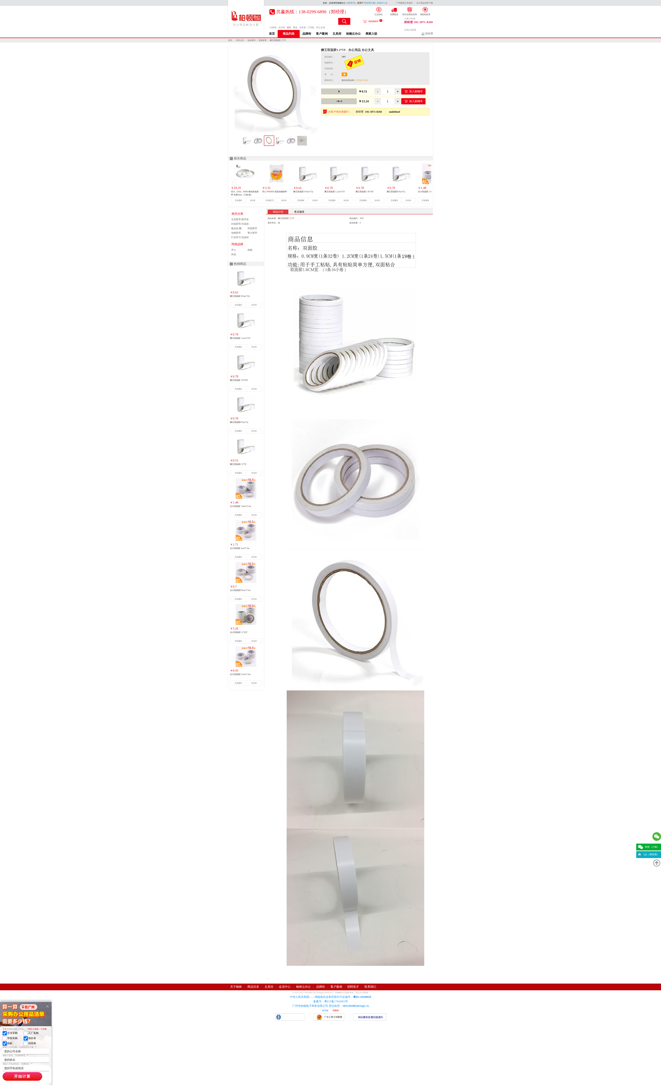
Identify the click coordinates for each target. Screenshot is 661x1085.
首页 (272, 33)
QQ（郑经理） (651, 854)
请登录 (351, 3)
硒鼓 (289, 27)
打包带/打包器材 (240, 237)
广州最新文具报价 (404, 3)
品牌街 (306, 33)
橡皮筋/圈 (236, 228)
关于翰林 (236, 986)
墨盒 (295, 27)
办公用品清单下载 (424, 3)
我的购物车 (374, 21)
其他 (233, 254)
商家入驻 (371, 33)
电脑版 (336, 1010)
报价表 (32, 1038)
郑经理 (429, 33)
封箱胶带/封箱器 (240, 224)
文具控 (337, 33)
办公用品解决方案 (246, 24)
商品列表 (289, 33)
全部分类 (240, 40)
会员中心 (285, 986)
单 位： (329, 74)
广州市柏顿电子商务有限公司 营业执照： (330, 1005)
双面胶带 (263, 40)
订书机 (311, 27)
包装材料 (251, 40)
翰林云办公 (303, 986)
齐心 (233, 250)
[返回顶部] (656, 863)
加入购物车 (416, 91)
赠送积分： (329, 80)
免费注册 (370, 3)
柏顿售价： (329, 62)
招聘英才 (353, 986)
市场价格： (329, 68)
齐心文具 (320, 27)
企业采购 (12, 1033)
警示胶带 (252, 233)
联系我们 (370, 986)
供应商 (32, 1043)
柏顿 (250, 250)
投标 (9, 1043)
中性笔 (302, 27)
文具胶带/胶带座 (240, 219)
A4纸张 (273, 27)
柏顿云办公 (353, 33)
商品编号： (329, 57)
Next (313, 91)
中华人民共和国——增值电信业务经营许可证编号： (330, 996)
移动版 (325, 1010)
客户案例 (322, 33)
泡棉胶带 (236, 233)
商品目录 (253, 986)
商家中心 (382, 3)
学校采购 (12, 1038)
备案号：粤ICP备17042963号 (330, 1001)
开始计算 (22, 1076)
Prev (236, 91)
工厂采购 (33, 1033)
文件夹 (281, 27)
